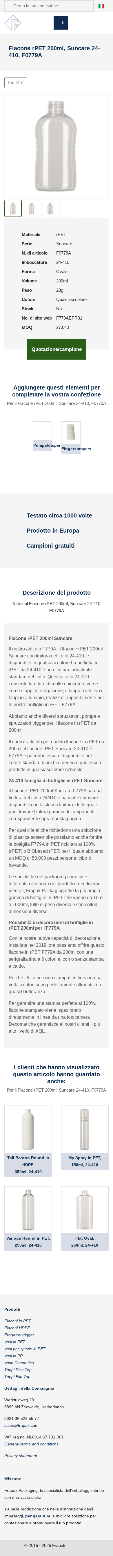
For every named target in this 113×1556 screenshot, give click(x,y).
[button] (104, 5)
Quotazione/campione (57, 349)
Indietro (15, 82)
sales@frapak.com (21, 1425)
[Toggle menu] (101, 23)
